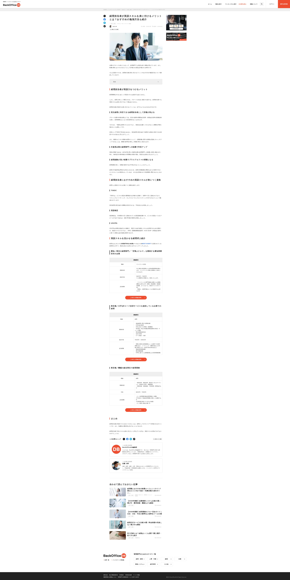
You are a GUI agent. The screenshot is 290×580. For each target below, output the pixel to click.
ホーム (210, 4)
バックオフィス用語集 (118, 560)
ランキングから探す (231, 4)
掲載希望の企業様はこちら (109, 577)
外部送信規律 (128, 575)
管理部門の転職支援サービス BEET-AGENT (128, 577)
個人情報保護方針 (113, 575)
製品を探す (219, 4)
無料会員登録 (284, 4)
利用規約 (121, 575)
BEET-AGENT (146, 243)
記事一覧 (123, 9)
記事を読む (243, 4)
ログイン (271, 4)
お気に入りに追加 (115, 29)
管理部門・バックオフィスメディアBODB (111, 9)
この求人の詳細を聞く (136, 297)
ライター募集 (136, 575)
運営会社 (105, 575)
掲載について (254, 4)
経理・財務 (129, 9)
